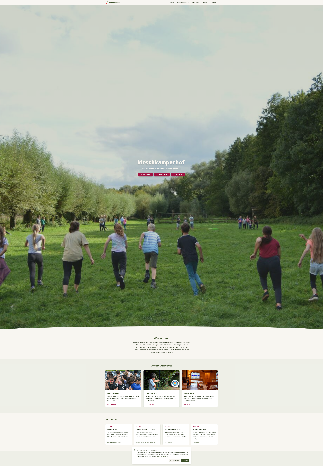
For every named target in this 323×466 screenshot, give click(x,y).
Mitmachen (195, 2)
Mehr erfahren (168, 442)
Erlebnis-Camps (162, 175)
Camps (171, 2)
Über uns (204, 2)
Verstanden (185, 460)
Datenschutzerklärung (162, 456)
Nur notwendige (174, 460)
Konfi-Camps (178, 175)
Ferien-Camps (145, 175)
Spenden (214, 2)
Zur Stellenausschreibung (114, 442)
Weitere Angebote (182, 2)
